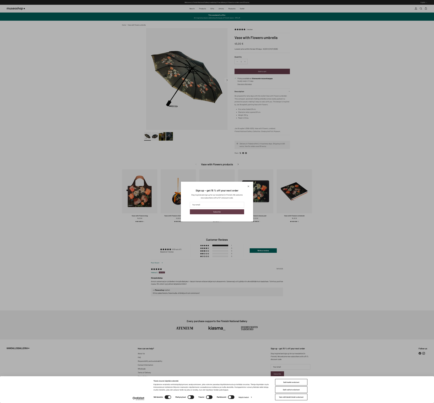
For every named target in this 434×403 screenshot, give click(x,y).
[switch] (191, 397)
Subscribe (217, 212)
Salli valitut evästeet (291, 390)
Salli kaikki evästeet (291, 382)
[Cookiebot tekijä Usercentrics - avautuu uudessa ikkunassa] (138, 398)
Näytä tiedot (244, 397)
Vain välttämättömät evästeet (291, 397)
